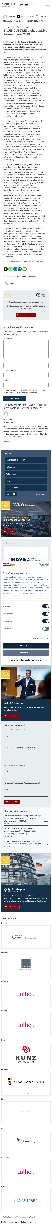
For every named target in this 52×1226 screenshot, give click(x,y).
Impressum (14, 1222)
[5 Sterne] (15, 276)
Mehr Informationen (11, 907)
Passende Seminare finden (26, 315)
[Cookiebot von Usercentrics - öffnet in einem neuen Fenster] (38, 564)
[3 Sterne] (10, 276)
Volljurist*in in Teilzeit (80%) (15, 730)
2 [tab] (28, 976)
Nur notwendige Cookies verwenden (26, 660)
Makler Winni (7, 420)
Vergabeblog (8, 3)
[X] (6, 269)
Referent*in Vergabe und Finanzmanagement (22, 783)
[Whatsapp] (10, 269)
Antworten (6, 441)
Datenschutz (26, 1222)
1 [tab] (24, 976)
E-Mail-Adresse (9, 371)
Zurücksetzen (41, 494)
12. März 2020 (8, 422)
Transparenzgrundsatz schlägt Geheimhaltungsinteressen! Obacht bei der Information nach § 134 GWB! (22, 818)
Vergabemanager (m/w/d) (14, 765)
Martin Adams (9, 816)
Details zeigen (38, 638)
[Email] (24, 269)
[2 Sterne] (7, 276)
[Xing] (20, 269)
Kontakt (4, 1222)
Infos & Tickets (8, 531)
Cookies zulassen (26, 646)
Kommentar (8, 338)
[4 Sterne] (12, 276)
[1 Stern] (4, 276)
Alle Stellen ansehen (11, 802)
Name (6, 361)
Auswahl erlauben (26, 653)
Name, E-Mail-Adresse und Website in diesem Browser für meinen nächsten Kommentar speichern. (26, 391)
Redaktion (11, 16)
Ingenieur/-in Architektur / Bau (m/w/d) (20, 747)
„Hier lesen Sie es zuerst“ (7, 6)
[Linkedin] (15, 269)
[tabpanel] (26, 559)
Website (6, 381)
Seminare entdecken (12, 716)
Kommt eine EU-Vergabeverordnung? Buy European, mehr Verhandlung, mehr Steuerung (20, 831)
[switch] (45, 614)
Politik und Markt (23, 27)
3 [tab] (29, 1152)
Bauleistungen (8, 27)
